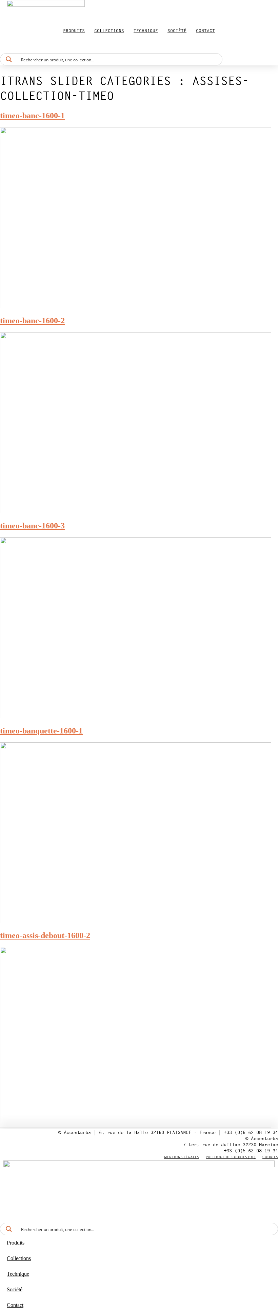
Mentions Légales (181, 1157)
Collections (109, 31)
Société (176, 31)
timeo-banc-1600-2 (32, 320)
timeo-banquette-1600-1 (41, 730)
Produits (74, 31)
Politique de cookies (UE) (231, 1157)
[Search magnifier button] (8, 59)
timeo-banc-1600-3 (32, 525)
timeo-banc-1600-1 (32, 115)
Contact (205, 31)
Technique (146, 31)
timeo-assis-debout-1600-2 (45, 935)
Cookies (270, 1157)
